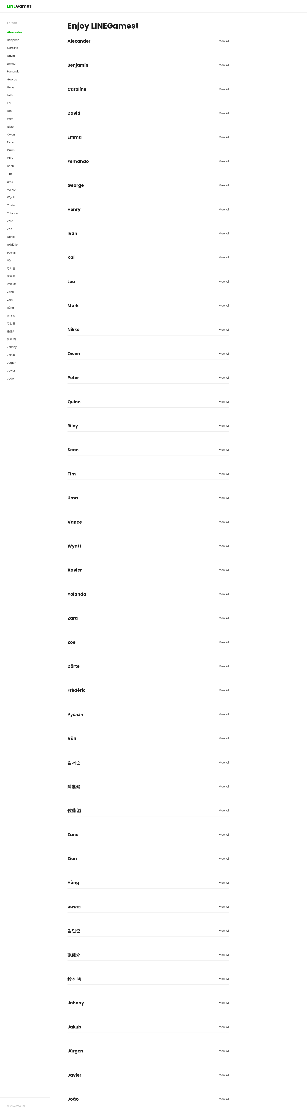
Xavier (11, 205)
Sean (10, 166)
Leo (9, 111)
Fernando (13, 71)
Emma (11, 64)
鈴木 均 (11, 339)
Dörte (11, 237)
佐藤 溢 (11, 284)
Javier (11, 370)
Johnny (12, 347)
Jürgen (11, 363)
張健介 (11, 331)
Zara (10, 221)
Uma (10, 182)
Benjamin (13, 40)
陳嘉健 (11, 276)
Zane (10, 292)
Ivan (10, 95)
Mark (10, 119)
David (11, 56)
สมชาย (11, 315)
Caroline (12, 48)
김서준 (11, 268)
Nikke (10, 127)
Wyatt (11, 197)
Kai (9, 103)
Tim (9, 174)
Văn (9, 260)
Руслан (12, 253)
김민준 (11, 323)
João (10, 378)
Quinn (11, 150)
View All (224, 41)
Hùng (10, 308)
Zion (10, 300)
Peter (10, 142)
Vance (11, 189)
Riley (10, 158)
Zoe (9, 229)
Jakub (11, 355)
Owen (11, 134)
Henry (11, 87)
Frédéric (12, 245)
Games (19, 6)
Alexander (14, 32)
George (12, 79)
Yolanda (12, 213)
